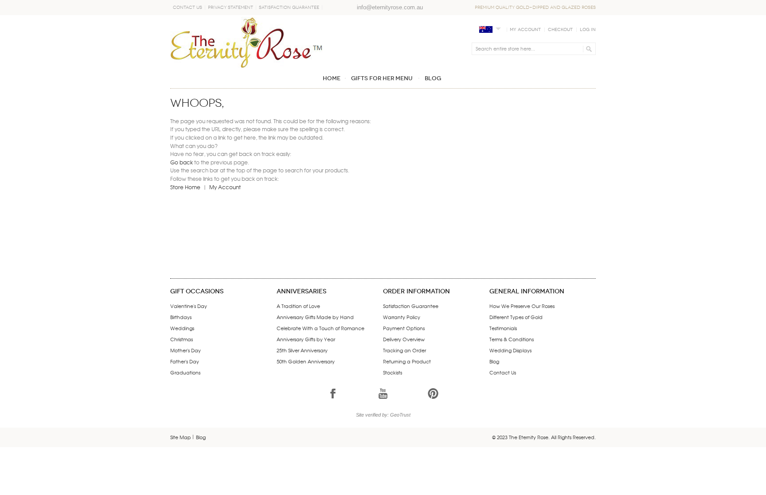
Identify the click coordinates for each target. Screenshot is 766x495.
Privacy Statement (230, 7)
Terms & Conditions (511, 339)
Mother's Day (185, 350)
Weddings (182, 327)
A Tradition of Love (298, 305)
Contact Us (187, 7)
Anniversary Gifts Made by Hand (315, 316)
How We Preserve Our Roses (522, 305)
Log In (588, 29)
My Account (525, 29)
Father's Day (184, 361)
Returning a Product (407, 361)
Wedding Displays (510, 350)
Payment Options (404, 327)
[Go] (587, 49)
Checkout (560, 29)
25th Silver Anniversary (302, 350)
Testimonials (503, 327)
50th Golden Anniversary (306, 361)
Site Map (180, 436)
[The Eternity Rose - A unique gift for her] (246, 42)
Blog (494, 361)
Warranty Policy (401, 316)
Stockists (392, 372)
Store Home (185, 187)
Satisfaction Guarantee (289, 7)
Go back (181, 162)
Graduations (185, 372)
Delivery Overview (404, 339)
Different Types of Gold (516, 316)
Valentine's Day (188, 305)
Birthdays (181, 316)
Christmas (181, 339)
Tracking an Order (404, 350)
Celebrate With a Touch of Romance (320, 327)
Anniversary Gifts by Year (306, 339)
